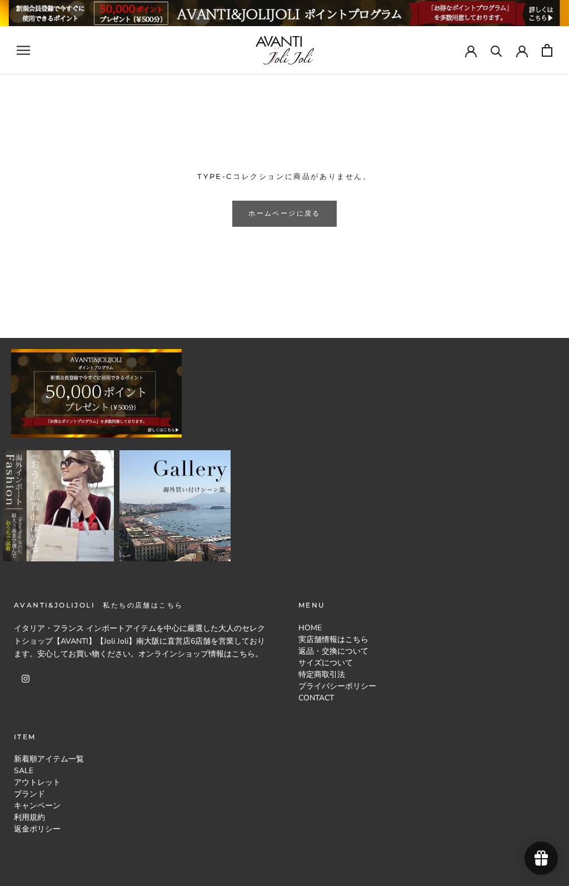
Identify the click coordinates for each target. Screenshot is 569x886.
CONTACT (316, 698)
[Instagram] (25, 677)
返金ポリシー (37, 829)
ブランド (29, 794)
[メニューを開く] (23, 50)
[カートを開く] (547, 50)
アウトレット (37, 782)
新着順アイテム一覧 (49, 759)
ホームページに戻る (284, 213)
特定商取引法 (321, 674)
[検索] (496, 50)
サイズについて (325, 663)
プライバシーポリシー (337, 686)
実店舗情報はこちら (333, 639)
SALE (23, 770)
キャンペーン (37, 805)
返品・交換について (333, 651)
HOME (310, 628)
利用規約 (29, 817)
